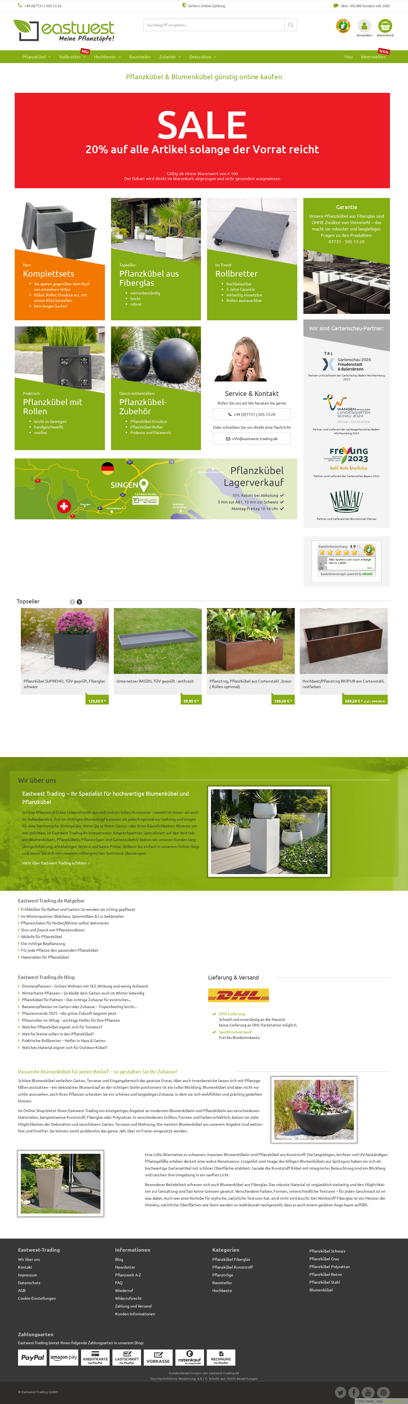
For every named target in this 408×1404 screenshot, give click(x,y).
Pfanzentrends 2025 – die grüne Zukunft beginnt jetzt (69, 1013)
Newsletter (125, 1266)
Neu (348, 56)
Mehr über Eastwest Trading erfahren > (56, 862)
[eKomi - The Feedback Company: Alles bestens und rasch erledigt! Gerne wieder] (347, 560)
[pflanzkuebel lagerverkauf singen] (156, 489)
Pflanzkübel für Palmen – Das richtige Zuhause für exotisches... (76, 999)
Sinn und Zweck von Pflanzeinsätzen (53, 929)
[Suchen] (290, 25)
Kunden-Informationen (135, 1313)
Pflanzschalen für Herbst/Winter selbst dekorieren (65, 922)
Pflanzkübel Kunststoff (232, 1266)
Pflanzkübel (34, 56)
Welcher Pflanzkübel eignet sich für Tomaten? (62, 1026)
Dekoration (200, 56)
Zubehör (168, 56)
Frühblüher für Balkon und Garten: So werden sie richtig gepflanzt (78, 909)
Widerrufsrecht (128, 1298)
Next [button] (79, 602)
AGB (22, 1290)
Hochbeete (105, 56)
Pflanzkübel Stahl (324, 1281)
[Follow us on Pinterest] (383, 1393)
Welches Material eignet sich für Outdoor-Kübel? (64, 1047)
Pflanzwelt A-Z (128, 1274)
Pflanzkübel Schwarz (327, 1250)
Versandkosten (395, 1401)
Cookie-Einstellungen (37, 1298)
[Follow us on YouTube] (368, 1393)
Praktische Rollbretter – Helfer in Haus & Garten (63, 1040)
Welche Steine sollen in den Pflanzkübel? (58, 1033)
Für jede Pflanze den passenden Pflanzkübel (59, 949)
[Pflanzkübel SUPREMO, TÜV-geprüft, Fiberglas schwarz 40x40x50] (65, 641)
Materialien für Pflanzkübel (45, 956)
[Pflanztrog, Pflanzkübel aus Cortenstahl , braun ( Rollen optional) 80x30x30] (251, 641)
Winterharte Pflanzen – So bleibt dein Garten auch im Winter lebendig (83, 992)
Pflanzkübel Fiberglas (231, 1259)
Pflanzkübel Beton (325, 1274)
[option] (63, 676)
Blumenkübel (321, 1289)
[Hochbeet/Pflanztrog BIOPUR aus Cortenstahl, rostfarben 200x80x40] (344, 641)
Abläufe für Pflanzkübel (41, 936)
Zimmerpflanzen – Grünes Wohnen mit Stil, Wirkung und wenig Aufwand (85, 985)
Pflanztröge (222, 1274)
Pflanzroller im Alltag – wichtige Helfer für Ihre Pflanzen (71, 1020)
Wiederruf (124, 1290)
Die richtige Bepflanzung (43, 943)
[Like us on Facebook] (353, 1393)
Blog (119, 1259)
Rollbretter (74, 54)
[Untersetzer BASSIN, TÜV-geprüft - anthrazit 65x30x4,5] (158, 641)
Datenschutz (29, 1282)
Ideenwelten (375, 54)
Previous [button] (72, 602)
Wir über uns (29, 1259)
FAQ (119, 1282)
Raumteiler (140, 56)
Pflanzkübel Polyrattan (329, 1266)
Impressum (27, 1274)
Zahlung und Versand (133, 1305)
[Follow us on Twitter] (340, 1393)
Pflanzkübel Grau (324, 1258)
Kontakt (25, 1266)
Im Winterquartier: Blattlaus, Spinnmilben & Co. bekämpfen (72, 916)
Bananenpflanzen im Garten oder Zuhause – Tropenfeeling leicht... (79, 1006)
